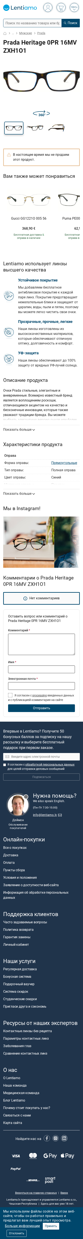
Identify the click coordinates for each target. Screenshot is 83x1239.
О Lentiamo (11, 1078)
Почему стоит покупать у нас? (26, 1108)
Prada (41, 33)
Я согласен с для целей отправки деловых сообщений (40, 767)
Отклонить (16, 1233)
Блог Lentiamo (14, 1100)
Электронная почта (23, 679)
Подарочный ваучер (18, 984)
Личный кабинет (16, 945)
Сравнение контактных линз (25, 1053)
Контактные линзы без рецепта (27, 1031)
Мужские (25, 33)
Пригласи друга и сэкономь (24, 1006)
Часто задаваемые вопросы (25, 922)
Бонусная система (17, 977)
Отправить (41, 708)
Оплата (9, 863)
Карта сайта (12, 1123)
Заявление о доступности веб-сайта (31, 885)
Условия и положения (20, 878)
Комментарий (19, 630)
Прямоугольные (64, 463)
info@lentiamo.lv (45, 815)
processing (39, 695)
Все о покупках (15, 848)
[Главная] (5, 33)
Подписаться (41, 777)
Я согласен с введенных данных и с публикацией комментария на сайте (41, 698)
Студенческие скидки (20, 999)
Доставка (10, 855)
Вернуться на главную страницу (36, 1192)
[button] (13, 128)
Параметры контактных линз (26, 1038)
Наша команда (15, 1085)
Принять (51, 1226)
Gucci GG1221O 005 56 (28, 218)
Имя (12, 662)
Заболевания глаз (17, 1046)
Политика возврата (18, 930)
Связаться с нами (17, 1115)
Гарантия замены (16, 937)
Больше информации (22, 1226)
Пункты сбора (14, 870)
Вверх (64, 1192)
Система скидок (15, 991)
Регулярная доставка (20, 969)
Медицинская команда (21, 1093)
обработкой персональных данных (49, 764)
